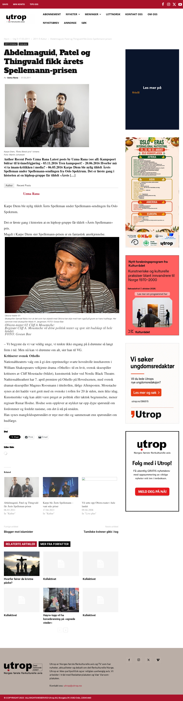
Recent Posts (24, 185)
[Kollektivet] (61, 564)
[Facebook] (129, 660)
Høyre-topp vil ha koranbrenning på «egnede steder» (59, 619)
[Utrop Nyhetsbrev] (152, 510)
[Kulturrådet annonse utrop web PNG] (152, 334)
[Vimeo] (158, 660)
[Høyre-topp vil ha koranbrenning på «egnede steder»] (61, 600)
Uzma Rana (12, 77)
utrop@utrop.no (73, 685)
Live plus (23, 44)
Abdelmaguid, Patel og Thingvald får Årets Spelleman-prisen (21, 504)
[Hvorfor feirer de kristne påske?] (21, 564)
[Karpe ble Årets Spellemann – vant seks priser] (60, 487)
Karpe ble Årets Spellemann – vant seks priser (58, 504)
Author (9, 185)
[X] (148, 660)
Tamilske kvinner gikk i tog (101, 531)
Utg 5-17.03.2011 (21, 38)
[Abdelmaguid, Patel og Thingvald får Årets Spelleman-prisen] (21, 487)
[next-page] (65, 630)
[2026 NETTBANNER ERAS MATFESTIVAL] (152, 246)
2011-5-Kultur (40, 38)
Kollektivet (49, 579)
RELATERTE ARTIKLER (20, 544)
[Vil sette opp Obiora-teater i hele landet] (99, 487)
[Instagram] (138, 659)
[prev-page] (60, 630)
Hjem (6, 38)
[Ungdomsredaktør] (152, 422)
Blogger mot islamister (18, 531)
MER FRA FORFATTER (54, 544)
